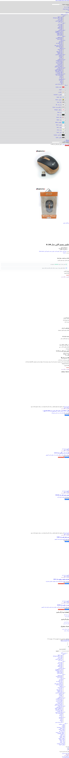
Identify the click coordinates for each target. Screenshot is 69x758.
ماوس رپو (61, 664)
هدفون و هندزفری (61, 30)
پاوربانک (61, 82)
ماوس (61, 251)
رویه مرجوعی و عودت (65, 629)
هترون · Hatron (58, 124)
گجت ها (61, 75)
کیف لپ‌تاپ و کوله (59, 62)
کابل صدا (61, 44)
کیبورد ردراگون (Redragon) (58, 17)
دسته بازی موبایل (59, 51)
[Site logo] (62, 3)
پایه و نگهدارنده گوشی (59, 69)
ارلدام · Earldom (58, 87)
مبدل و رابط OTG (59, 43)
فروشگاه (67, 140)
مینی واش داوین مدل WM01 (63, 537)
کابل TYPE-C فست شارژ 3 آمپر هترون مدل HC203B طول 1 (56, 410)
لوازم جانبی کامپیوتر (61, 59)
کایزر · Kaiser (59, 132)
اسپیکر (63, 36)
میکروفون (61, 55)
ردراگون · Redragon (57, 109)
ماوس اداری (57, 251)
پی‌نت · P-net (59, 129)
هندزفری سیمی (60, 35)
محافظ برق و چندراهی (59, 66)
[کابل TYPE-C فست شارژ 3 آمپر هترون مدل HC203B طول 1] (61, 389)
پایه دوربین (61, 58)
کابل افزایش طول (59, 46)
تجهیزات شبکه (60, 61)
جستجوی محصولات (65, 4)
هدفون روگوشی (60, 34)
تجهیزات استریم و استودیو (60, 54)
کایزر (63, 144)
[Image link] (51, 303)
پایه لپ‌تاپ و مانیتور (59, 65)
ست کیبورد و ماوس (59, 20)
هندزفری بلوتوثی (60, 33)
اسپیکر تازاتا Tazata (59, 38)
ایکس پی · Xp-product (57, 94)
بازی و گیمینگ (62, 48)
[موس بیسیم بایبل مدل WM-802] (61, 473)
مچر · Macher (59, 119)
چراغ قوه (61, 715)
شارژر (61, 719)
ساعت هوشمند (60, 72)
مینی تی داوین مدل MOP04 (63, 605)
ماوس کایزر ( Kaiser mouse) (44, 251)
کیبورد (63, 15)
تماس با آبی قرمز (66, 623)
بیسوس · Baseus (58, 99)
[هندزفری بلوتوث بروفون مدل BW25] (61, 557)
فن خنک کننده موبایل (59, 70)
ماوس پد (61, 29)
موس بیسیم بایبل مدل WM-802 (62, 495)
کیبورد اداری (60, 660)
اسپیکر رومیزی (60, 39)
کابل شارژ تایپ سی (61, 412)
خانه (68, 144)
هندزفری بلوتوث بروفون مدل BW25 (61, 579)
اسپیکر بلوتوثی (60, 37)
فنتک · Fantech (58, 117)
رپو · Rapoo (59, 112)
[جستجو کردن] (68, 5)
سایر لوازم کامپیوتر (59, 60)
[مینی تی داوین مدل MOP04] (61, 599)
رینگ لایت (61, 57)
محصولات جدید (66, 141)
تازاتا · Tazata (59, 102)
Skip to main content (65, 0)
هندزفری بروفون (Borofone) (64, 581)
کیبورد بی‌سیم (60, 19)
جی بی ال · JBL (58, 104)
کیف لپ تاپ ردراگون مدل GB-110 (61, 452)
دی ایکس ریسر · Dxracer (57, 107)
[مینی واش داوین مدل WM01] (61, 515)
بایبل (66, 497)
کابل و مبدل (62, 40)
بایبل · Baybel (59, 97)
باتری (62, 83)
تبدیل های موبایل (60, 68)
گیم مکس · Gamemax (61, 743)
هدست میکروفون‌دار (59, 31)
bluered (64, 252)
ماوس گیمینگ (60, 28)
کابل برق (61, 47)
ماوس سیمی (60, 27)
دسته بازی (61, 50)
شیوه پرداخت (67, 616)
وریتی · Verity (59, 127)
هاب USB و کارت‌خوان (58, 45)
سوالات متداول (66, 630)
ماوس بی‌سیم (51, 251)
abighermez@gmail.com (65, 640)
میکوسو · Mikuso (58, 122)
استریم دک (61, 56)
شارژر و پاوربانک (55, 412)
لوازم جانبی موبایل (61, 67)
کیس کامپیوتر (60, 64)
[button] (65, 448)
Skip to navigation (59, 0)
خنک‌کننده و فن (60, 63)
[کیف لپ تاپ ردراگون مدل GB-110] (61, 431)
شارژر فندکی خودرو (59, 84)
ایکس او (60, 92)
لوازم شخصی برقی (59, 74)
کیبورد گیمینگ (60, 16)
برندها (66, 144)
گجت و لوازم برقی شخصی (60, 73)
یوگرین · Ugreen (58, 137)
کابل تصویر (61, 42)
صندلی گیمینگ (60, 52)
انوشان (60, 89)
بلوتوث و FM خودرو (59, 71)
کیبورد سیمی (60, 18)
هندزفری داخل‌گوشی (59, 32)
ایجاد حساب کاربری (65, 753)
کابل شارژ (61, 41)
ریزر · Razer (59, 114)
